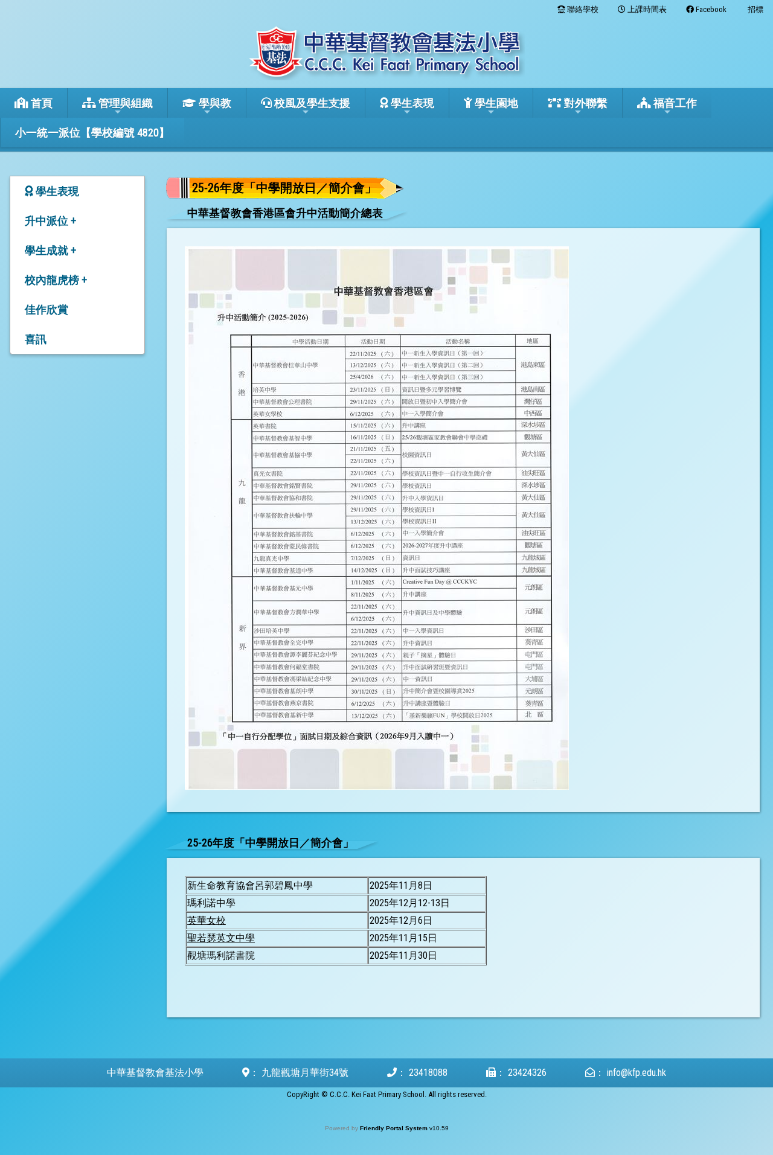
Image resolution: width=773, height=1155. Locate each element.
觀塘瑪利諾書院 (221, 955)
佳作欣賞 (46, 309)
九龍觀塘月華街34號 (304, 1072)
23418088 (428, 1072)
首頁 (40, 103)
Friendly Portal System (394, 1128)
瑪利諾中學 (211, 903)
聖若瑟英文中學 (221, 938)
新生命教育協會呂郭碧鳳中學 (250, 885)
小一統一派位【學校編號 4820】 (92, 132)
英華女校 (206, 920)
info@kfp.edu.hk (636, 1072)
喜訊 (36, 339)
